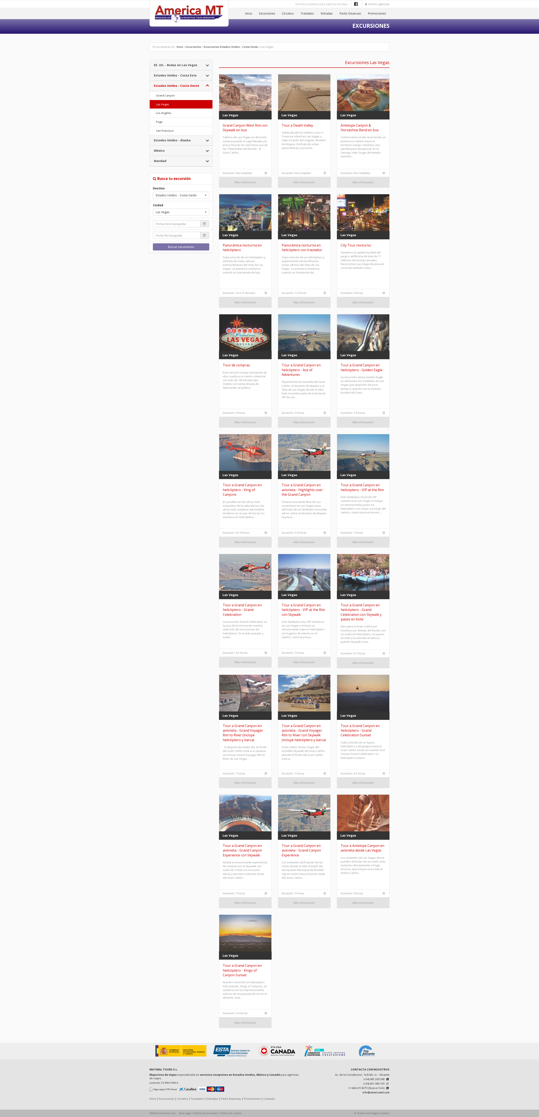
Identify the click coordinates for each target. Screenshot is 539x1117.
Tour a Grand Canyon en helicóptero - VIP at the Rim (362, 487)
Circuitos (288, 13)
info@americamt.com (376, 1092)
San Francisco (165, 131)
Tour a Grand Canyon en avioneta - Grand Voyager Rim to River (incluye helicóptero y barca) (243, 732)
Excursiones (267, 13)
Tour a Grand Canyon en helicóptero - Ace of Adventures (301, 370)
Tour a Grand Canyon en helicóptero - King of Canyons (242, 490)
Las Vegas (162, 104)
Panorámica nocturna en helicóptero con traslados (302, 247)
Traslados (307, 13)
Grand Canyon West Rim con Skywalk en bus (245, 127)
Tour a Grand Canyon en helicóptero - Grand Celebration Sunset (360, 730)
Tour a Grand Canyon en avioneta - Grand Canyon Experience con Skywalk (242, 850)
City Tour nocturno (356, 245)
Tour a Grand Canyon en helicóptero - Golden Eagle (361, 367)
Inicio (248, 13)
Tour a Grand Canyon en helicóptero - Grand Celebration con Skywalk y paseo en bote (361, 612)
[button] (181, 195)
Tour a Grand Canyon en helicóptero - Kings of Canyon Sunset (242, 970)
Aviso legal (185, 1113)
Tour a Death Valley (297, 125)
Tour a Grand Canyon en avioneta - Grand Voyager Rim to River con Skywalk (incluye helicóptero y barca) (304, 732)
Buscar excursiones (181, 247)
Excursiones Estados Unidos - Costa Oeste (231, 47)
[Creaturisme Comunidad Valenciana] (323, 1055)
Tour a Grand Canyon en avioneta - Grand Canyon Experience (301, 850)
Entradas (327, 13)
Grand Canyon (165, 95)
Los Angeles (163, 113)
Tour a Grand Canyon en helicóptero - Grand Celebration (242, 610)
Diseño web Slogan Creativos (373, 1113)
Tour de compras (236, 365)
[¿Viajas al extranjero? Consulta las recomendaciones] (181, 1055)
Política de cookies (230, 1113)
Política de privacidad (205, 1113)
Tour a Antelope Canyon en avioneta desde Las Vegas (362, 848)
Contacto (269, 1099)
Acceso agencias (379, 4)
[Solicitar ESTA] (231, 1055)
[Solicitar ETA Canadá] (277, 1055)
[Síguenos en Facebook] (356, 4)
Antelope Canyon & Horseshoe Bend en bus (360, 127)
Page (159, 122)
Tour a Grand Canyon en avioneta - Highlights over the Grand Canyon (302, 490)
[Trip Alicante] (367, 1055)
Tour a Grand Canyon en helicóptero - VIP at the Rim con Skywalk (303, 610)
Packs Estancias (350, 13)
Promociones (377, 13)
